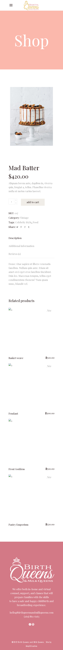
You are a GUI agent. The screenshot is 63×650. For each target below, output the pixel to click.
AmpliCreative (31, 646)
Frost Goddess (17, 469)
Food (35, 222)
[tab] (31, 238)
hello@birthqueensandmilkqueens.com (31, 612)
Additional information (21, 246)
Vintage (24, 217)
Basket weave (16, 358)
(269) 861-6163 (31, 616)
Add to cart (33, 202)
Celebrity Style (23, 222)
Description (15, 238)
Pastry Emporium (18, 524)
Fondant (13, 413)
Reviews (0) (15, 253)
